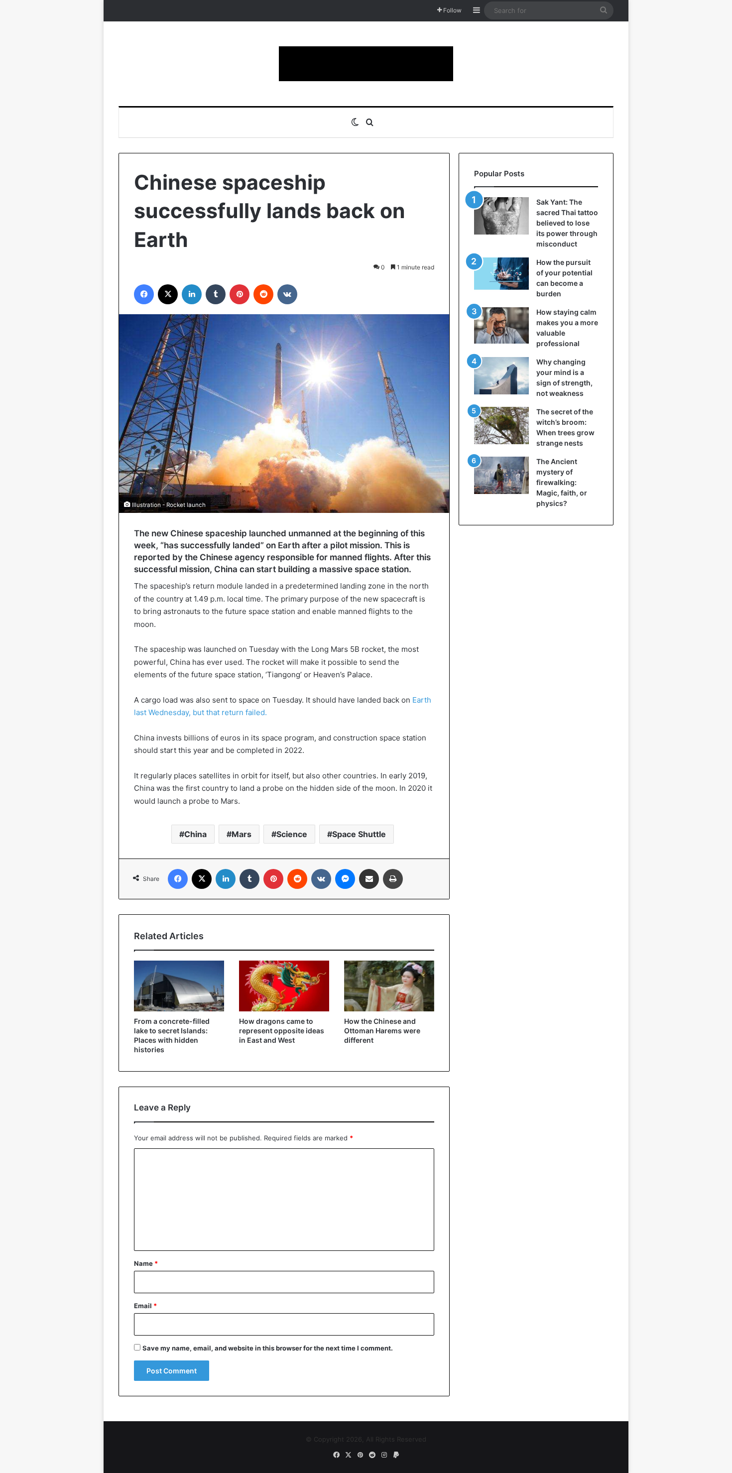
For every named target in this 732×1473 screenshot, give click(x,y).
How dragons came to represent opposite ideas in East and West (281, 1030)
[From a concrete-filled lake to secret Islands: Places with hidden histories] (179, 986)
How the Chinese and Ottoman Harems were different (382, 1030)
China (195, 834)
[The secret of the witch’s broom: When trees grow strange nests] (501, 425)
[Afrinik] (366, 63)
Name (146, 1263)
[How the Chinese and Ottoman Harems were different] (389, 986)
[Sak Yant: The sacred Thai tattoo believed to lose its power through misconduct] (501, 216)
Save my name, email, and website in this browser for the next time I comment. (267, 1348)
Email (145, 1306)
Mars (241, 834)
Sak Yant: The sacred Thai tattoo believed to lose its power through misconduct (567, 223)
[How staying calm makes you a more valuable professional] (501, 325)
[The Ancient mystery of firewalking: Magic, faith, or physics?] (501, 475)
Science (291, 834)
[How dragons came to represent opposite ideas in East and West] (284, 986)
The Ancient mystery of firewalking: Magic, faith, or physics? (561, 482)
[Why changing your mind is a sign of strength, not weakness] (501, 375)
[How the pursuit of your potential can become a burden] (501, 275)
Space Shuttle (359, 834)
